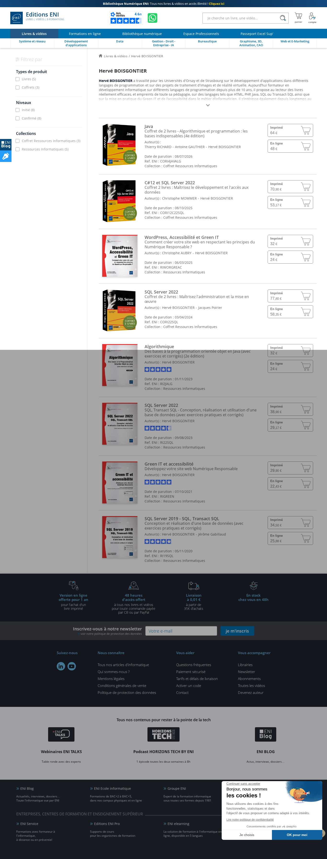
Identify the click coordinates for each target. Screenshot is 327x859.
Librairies (245, 664)
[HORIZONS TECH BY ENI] (163, 735)
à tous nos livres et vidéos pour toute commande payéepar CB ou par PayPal (133, 603)
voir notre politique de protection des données (111, 634)
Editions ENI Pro (107, 823)
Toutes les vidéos (251, 685)
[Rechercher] (282, 18)
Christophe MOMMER (179, 198)
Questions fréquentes (193, 664)
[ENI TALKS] (61, 735)
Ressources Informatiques (45, 149)
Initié (28, 110)
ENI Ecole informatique (112, 788)
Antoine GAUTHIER (190, 146)
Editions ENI (45, 16)
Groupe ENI (177, 788)
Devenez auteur (251, 692)
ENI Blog (27, 788)
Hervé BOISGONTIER (224, 146)
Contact (182, 692)
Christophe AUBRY (177, 253)
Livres (29, 79)
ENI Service (29, 823)
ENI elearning (178, 823)
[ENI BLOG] (5, 144)
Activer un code (188, 685)
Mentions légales (111, 678)
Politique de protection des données (127, 692)
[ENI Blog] (265, 735)
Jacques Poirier (210, 307)
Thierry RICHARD (158, 146)
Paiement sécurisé (190, 671)
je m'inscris (237, 631)
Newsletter (246, 671)
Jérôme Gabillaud (212, 534)
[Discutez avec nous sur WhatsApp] (152, 18)
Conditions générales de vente (122, 685)
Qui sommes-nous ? (114, 671)
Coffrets (30, 87)
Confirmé (31, 118)
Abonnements (249, 678)
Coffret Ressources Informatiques (51, 140)
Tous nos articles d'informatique (123, 664)
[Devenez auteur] (5, 156)
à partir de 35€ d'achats (193, 602)
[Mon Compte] (312, 17)
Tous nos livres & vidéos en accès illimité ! (163, 3)
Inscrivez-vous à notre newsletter (107, 631)
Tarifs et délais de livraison (197, 678)
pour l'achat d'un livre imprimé (73, 602)
